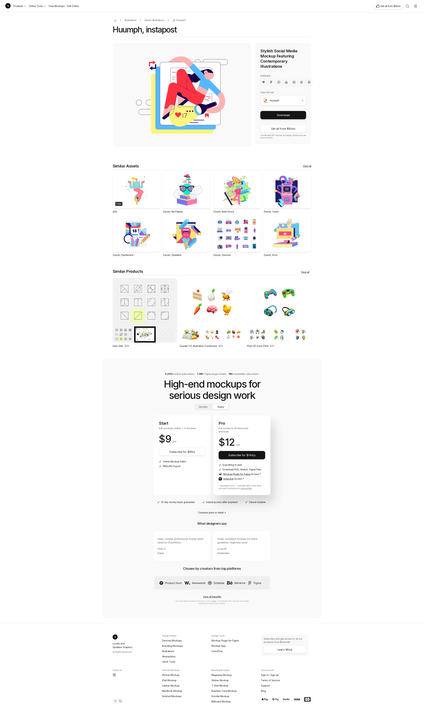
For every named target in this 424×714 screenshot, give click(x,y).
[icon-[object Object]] (407, 6)
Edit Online (73, 6)
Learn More (284, 649)
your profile (246, 488)
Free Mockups (57, 6)
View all (307, 166)
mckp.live (228, 478)
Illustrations (130, 20)
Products (18, 6)
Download (283, 115)
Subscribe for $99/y (182, 451)
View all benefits (212, 596)
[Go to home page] (115, 20)
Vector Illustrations (154, 20)
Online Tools (36, 6)
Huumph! (181, 20)
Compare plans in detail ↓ (212, 512)
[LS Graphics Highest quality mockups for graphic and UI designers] (8, 6)
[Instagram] (114, 675)
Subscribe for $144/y (242, 455)
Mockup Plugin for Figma (236, 474)
